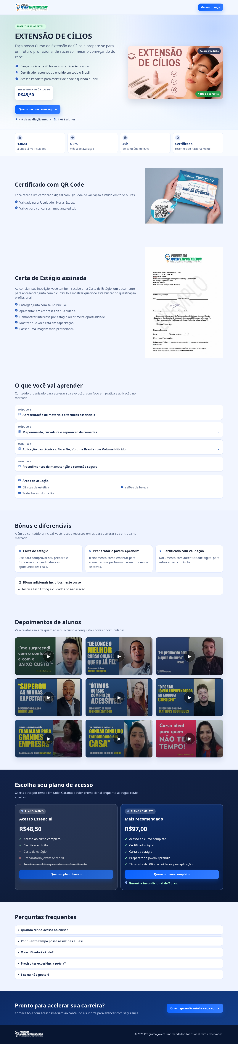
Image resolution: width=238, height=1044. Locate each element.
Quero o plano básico (66, 874)
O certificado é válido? (37, 952)
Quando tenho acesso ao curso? (44, 930)
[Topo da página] (31, 7)
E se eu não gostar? (35, 975)
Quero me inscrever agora (38, 109)
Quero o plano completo (171, 874)
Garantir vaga (210, 7)
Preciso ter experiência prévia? (43, 963)
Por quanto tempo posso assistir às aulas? (52, 941)
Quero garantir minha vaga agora (194, 1008)
